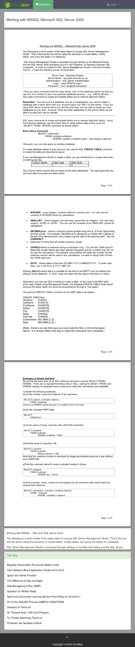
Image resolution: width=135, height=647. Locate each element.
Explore (43, 4)
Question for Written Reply (21, 591)
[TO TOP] (67, 637)
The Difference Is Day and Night (25, 580)
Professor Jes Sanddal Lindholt (24, 623)
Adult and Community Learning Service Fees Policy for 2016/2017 (43, 596)
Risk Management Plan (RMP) (24, 586)
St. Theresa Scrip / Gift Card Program (28, 612)
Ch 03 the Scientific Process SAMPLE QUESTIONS (35, 602)
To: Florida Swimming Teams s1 (25, 617)
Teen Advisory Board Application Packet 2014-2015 (35, 570)
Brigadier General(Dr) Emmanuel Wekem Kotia (33, 565)
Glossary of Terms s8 (19, 607)
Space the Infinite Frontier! (22, 575)
